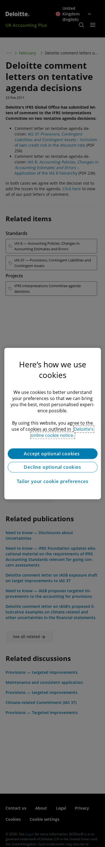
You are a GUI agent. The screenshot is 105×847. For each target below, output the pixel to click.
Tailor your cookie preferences (52, 481)
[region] (52, 423)
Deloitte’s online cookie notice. (62, 432)
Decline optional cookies (52, 467)
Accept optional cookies (52, 454)
